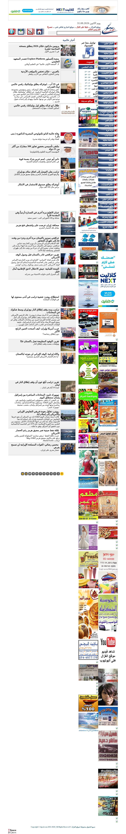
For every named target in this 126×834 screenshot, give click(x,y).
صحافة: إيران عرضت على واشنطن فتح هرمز (37, 225)
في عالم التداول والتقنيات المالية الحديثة (42, 162)
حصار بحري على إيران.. (49, 450)
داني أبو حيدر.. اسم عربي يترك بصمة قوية (39, 159)
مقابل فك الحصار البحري (49, 228)
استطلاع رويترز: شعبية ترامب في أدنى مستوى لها (35, 297)
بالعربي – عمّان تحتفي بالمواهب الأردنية (40, 71)
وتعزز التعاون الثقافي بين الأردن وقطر (43, 74)
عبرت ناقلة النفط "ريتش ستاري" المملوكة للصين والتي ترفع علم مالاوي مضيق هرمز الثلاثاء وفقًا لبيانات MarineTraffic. (37, 438)
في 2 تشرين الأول (52, 51)
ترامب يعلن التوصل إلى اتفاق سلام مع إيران (38, 171)
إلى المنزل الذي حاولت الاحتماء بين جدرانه (42, 274)
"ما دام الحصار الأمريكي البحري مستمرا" (42, 357)
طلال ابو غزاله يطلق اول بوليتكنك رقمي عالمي (36, 105)
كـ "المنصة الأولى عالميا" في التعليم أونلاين (41, 64)
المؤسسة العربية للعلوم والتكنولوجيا (44, 152)
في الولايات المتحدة (51, 299)
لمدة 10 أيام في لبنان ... (49, 387)
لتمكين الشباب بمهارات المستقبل (45, 108)
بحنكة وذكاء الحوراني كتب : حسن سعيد (43, 218)
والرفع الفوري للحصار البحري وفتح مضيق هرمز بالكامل (36, 174)
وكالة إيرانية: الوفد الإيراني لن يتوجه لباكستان (37, 354)
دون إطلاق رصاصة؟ (51, 334)
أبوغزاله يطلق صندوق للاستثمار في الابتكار (38, 184)
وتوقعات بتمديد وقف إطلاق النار (46, 344)
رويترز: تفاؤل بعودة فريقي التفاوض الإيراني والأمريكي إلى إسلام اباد (39, 412)
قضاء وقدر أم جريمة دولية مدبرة (45, 139)
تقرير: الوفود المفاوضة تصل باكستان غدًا (39, 341)
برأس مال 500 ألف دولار (49, 187)
